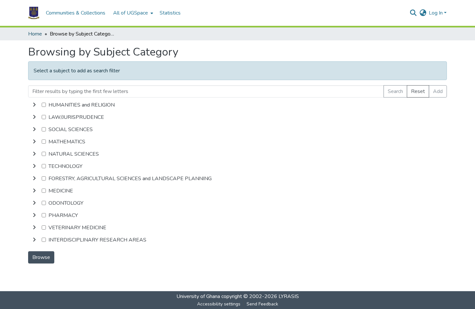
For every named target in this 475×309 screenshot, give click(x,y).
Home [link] (35, 33)
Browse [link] (41, 257)
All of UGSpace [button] (130, 12)
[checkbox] (44, 105)
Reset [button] (418, 91)
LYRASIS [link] (289, 296)
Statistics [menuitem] (170, 12)
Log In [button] (436, 12)
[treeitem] (237, 117)
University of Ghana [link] (198, 296)
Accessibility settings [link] (218, 304)
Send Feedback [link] (262, 304)
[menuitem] (132, 13)
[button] (33, 12)
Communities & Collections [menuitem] (75, 12)
